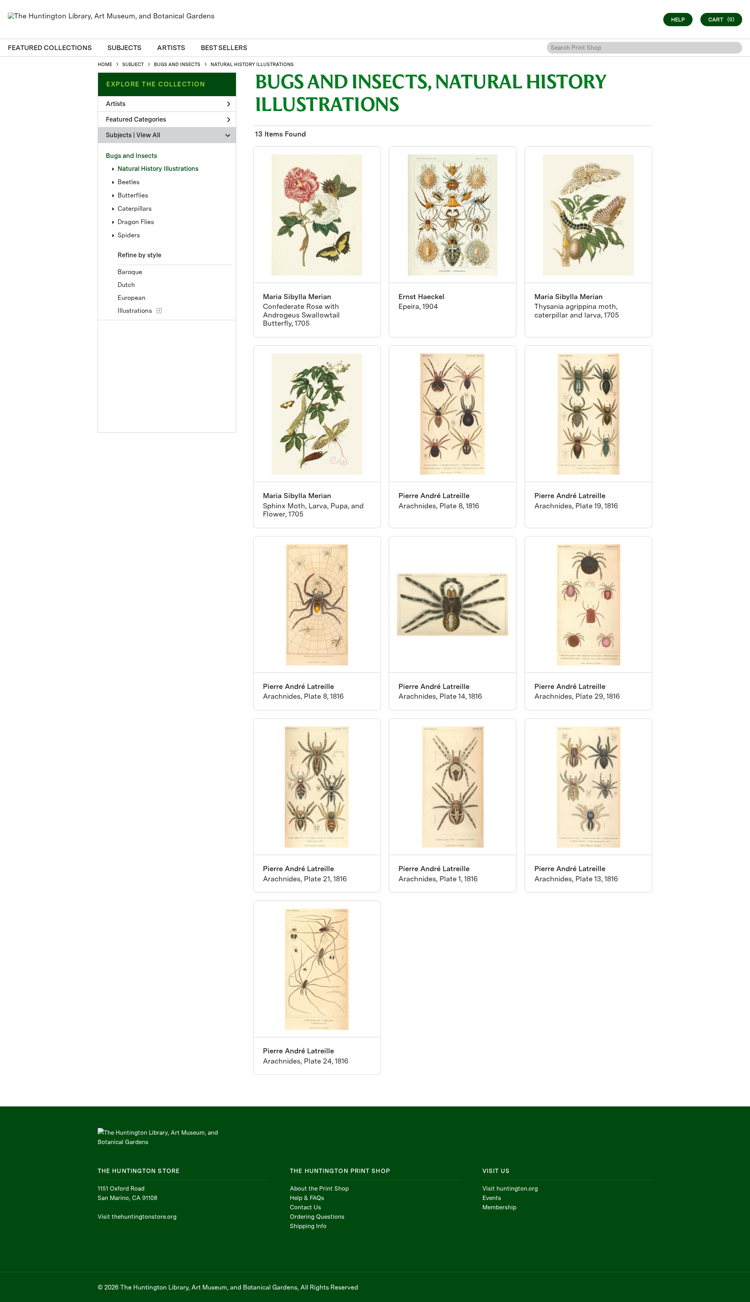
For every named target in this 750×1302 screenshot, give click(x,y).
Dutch (126, 285)
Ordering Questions (317, 1216)
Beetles (128, 182)
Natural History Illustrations (158, 168)
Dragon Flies (136, 222)
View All (148, 135)
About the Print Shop (319, 1188)
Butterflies (133, 195)
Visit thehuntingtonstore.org (137, 1216)
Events (491, 1198)
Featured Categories (136, 119)
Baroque (130, 272)
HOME (105, 64)
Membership (499, 1207)
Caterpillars (135, 208)
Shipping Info (308, 1226)
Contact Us (305, 1207)
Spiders (129, 235)
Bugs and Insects (131, 156)
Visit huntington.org (510, 1188)
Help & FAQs (307, 1198)
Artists (115, 104)
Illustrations (135, 310)
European (132, 297)
